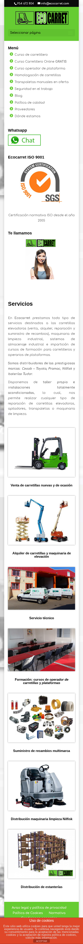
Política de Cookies (28, 913)
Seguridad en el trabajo (34, 89)
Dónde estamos (28, 116)
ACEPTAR (41, 941)
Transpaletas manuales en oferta (42, 82)
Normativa (57, 913)
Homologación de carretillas (38, 75)
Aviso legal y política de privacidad (39, 907)
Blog (18, 95)
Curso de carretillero (31, 54)
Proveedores (25, 109)
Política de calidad (30, 102)
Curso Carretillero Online (41, 61)
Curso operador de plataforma (40, 68)
